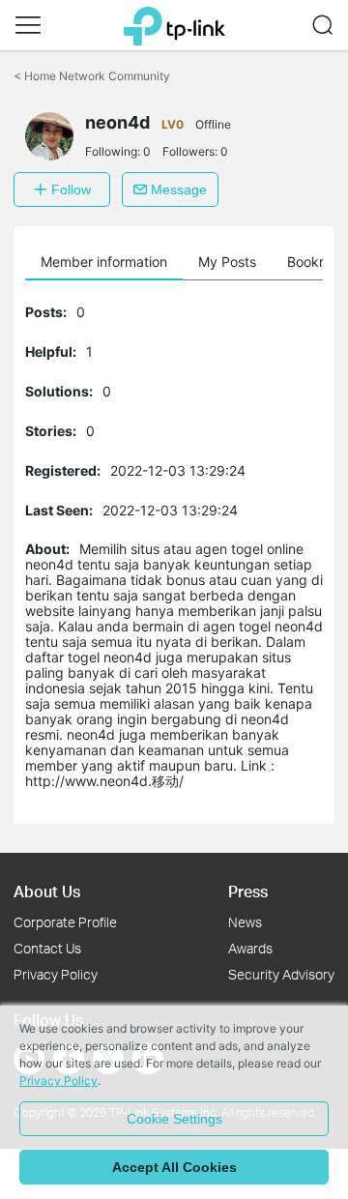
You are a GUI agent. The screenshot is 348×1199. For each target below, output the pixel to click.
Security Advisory (281, 974)
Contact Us (47, 948)
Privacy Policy (56, 974)
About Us (47, 891)
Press (248, 891)
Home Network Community (92, 76)
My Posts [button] (227, 261)
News (245, 922)
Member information (104, 261)
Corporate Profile (65, 922)
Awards (250, 948)
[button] (28, 25)
